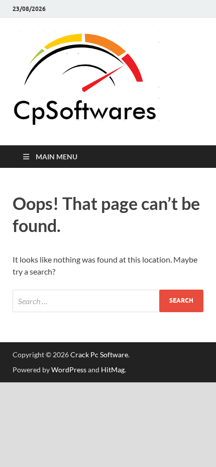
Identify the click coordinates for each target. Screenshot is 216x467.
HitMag (113, 369)
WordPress (68, 369)
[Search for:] (108, 301)
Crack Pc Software (99, 354)
